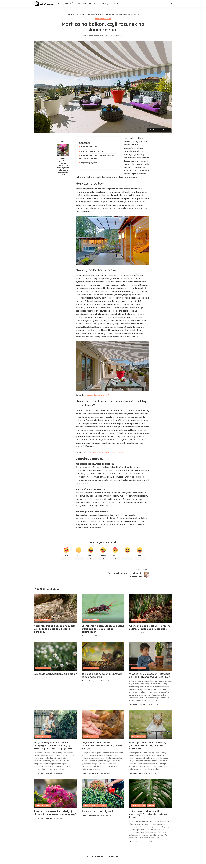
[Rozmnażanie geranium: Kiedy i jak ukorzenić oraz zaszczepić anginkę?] (55, 793)
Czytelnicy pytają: (89, 163)
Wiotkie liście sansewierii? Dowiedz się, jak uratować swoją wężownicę (149, 675)
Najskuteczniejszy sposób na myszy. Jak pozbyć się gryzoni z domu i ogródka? (55, 628)
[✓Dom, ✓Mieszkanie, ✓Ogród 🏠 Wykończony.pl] (44, 3)
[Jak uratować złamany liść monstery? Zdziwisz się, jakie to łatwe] (150, 793)
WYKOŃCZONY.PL (74, 14)
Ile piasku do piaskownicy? (96, 395)
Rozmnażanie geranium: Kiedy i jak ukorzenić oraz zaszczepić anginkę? (55, 813)
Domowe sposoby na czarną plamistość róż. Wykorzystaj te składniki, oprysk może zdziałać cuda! (63, 166)
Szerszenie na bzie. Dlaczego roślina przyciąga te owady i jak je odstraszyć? (103, 628)
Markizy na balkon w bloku (92, 151)
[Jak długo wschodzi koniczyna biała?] (55, 656)
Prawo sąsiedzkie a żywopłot (98, 811)
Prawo (103, 805)
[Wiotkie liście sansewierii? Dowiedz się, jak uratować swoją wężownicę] (150, 656)
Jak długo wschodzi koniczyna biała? (55, 673)
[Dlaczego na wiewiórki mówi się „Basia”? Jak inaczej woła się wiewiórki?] (150, 724)
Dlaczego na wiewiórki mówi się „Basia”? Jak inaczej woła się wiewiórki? (147, 745)
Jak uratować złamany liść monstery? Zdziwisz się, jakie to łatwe (148, 814)
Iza (36, 636)
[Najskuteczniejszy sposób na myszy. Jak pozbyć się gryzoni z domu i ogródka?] (55, 608)
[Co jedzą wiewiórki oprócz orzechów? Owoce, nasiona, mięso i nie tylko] (103, 724)
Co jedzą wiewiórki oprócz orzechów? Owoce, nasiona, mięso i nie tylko (102, 745)
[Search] (170, 3)
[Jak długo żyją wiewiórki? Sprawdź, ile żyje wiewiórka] (103, 656)
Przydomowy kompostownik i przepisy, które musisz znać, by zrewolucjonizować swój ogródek (53, 745)
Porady (151, 805)
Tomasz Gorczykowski (90, 681)
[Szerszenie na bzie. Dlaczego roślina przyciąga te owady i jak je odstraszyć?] (103, 608)
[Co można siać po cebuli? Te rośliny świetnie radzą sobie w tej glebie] (150, 608)
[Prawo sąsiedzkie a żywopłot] (103, 793)
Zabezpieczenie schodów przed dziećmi (105, 452)
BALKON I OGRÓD (90, 14)
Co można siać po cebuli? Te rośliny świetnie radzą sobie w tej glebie (149, 627)
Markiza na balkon (89, 147)
